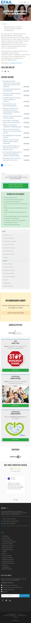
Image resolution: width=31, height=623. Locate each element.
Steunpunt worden (8, 267)
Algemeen (5, 591)
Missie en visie (7, 235)
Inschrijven (24, 595)
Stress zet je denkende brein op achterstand (11, 90)
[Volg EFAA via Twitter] (6, 600)
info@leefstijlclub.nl (16, 63)
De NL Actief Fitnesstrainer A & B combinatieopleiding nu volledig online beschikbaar (12, 153)
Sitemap (15, 617)
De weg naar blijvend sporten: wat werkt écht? (12, 94)
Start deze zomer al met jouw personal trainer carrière (12, 159)
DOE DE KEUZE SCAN (16, 313)
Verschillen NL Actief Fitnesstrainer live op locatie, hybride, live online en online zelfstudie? (11, 84)
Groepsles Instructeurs (8, 589)
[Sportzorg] (15, 457)
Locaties (5, 257)
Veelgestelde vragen (8, 254)
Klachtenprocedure (12, 614)
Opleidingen (5, 536)
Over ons (15, 176)
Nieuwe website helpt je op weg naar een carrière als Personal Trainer (11, 147)
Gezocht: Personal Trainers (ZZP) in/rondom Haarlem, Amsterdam (11, 141)
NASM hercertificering (9, 248)
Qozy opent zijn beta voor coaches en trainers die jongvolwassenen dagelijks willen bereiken (11, 111)
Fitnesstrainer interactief (9, 241)
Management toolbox (9, 270)
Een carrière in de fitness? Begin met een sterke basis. (11, 121)
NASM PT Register (8, 286)
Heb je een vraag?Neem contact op (15, 186)
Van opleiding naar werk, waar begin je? (12, 136)
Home (10, 176)
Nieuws (20, 176)
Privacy (21, 614)
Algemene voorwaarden (9, 615)
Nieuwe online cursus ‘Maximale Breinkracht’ (10, 104)
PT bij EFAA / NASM (8, 244)
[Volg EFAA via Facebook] (2, 600)
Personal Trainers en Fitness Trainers (12, 587)
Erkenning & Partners (9, 273)
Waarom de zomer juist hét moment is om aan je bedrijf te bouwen (12, 131)
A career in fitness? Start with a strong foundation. (12, 117)
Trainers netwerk (7, 264)
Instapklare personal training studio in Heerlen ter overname (11, 99)
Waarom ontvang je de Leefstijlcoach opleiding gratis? (12, 125)
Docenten (6, 280)
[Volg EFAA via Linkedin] (10, 600)
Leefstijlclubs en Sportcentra (9, 585)
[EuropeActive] (15, 332)
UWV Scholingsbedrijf (9, 276)
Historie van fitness (8, 238)
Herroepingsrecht (22, 615)
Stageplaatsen (7, 283)
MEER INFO (15, 370)
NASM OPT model (8, 251)
